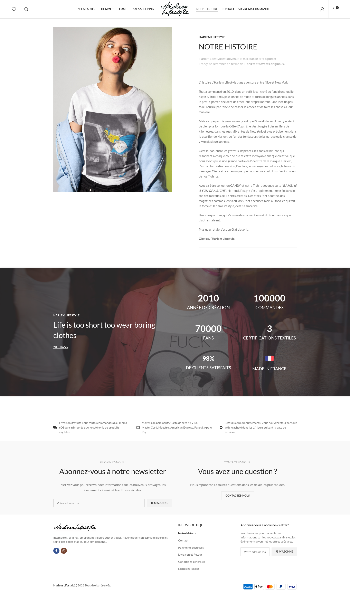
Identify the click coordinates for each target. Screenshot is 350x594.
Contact (183, 540)
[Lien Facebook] (56, 551)
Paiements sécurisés (191, 547)
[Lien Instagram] (64, 551)
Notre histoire (187, 533)
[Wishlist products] (14, 9)
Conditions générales (191, 561)
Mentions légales (188, 568)
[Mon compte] (322, 9)
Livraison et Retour (190, 554)
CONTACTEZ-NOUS (238, 495)
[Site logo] (175, 9)
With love (60, 346)
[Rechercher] (26, 9)
